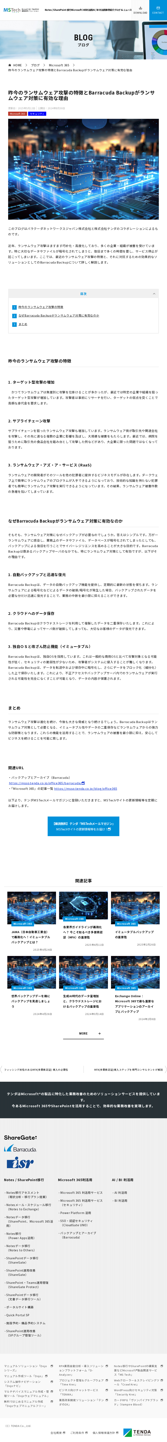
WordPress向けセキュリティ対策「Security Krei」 (135, 1392)
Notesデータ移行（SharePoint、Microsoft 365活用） (29, 1221)
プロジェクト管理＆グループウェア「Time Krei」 (81, 1382)
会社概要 (56, 1433)
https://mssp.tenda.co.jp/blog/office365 (85, 788)
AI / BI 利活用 (99, 9)
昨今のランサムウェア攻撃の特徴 (41, 307)
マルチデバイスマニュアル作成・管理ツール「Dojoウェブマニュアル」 (27, 1394)
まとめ (23, 324)
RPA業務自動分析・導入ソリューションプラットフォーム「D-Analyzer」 (81, 1370)
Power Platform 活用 (75, 1213)
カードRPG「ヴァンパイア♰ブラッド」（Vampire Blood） (136, 1402)
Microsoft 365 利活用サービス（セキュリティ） (81, 1202)
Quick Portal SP (18, 1315)
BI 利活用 (120, 1200)
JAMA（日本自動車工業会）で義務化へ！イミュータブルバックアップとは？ (30, 937)
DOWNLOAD (141, 12)
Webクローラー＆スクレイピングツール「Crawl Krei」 (136, 1382)
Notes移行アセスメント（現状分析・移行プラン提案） (27, 1195)
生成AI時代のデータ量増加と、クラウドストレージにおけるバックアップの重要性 (82, 1001)
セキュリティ (37, 113)
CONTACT (158, 12)
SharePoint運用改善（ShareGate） (20, 1272)
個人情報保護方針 (104, 1433)
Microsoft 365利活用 (82, 9)
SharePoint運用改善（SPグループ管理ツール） (24, 1333)
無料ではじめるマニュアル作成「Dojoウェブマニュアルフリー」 (25, 1404)
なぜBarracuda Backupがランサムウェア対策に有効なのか (59, 315)
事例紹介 (109, 9)
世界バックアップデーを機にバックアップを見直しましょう (30, 1001)
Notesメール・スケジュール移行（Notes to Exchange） (28, 1207)
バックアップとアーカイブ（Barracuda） (78, 1235)
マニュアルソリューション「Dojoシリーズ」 (25, 1368)
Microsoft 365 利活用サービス (81, 1193)
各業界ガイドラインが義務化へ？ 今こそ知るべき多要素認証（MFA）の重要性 (83, 932)
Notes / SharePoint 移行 (58, 9)
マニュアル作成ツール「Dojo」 (24, 1376)
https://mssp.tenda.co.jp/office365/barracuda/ (45, 783)
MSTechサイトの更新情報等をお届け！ (83, 826)
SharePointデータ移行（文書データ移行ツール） (24, 1297)
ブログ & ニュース (123, 9)
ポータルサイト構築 (19, 1307)
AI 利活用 (120, 1193)
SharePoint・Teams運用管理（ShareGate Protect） (27, 1285)
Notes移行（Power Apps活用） (21, 1236)
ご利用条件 (77, 1433)
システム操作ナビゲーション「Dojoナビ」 (22, 1384)
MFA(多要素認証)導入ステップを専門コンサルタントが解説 (128, 1069)
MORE (83, 1033)
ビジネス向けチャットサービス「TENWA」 (78, 1392)
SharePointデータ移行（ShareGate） (22, 1260)
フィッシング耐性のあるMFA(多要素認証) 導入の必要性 (36, 1069)
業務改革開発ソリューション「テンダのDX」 (81, 1402)
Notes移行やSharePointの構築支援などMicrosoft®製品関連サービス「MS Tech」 (135, 1370)
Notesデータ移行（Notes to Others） (21, 1248)
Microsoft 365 (17, 113)
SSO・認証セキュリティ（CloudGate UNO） (76, 1223)
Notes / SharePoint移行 (24, 1179)
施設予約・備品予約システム (25, 1323)
